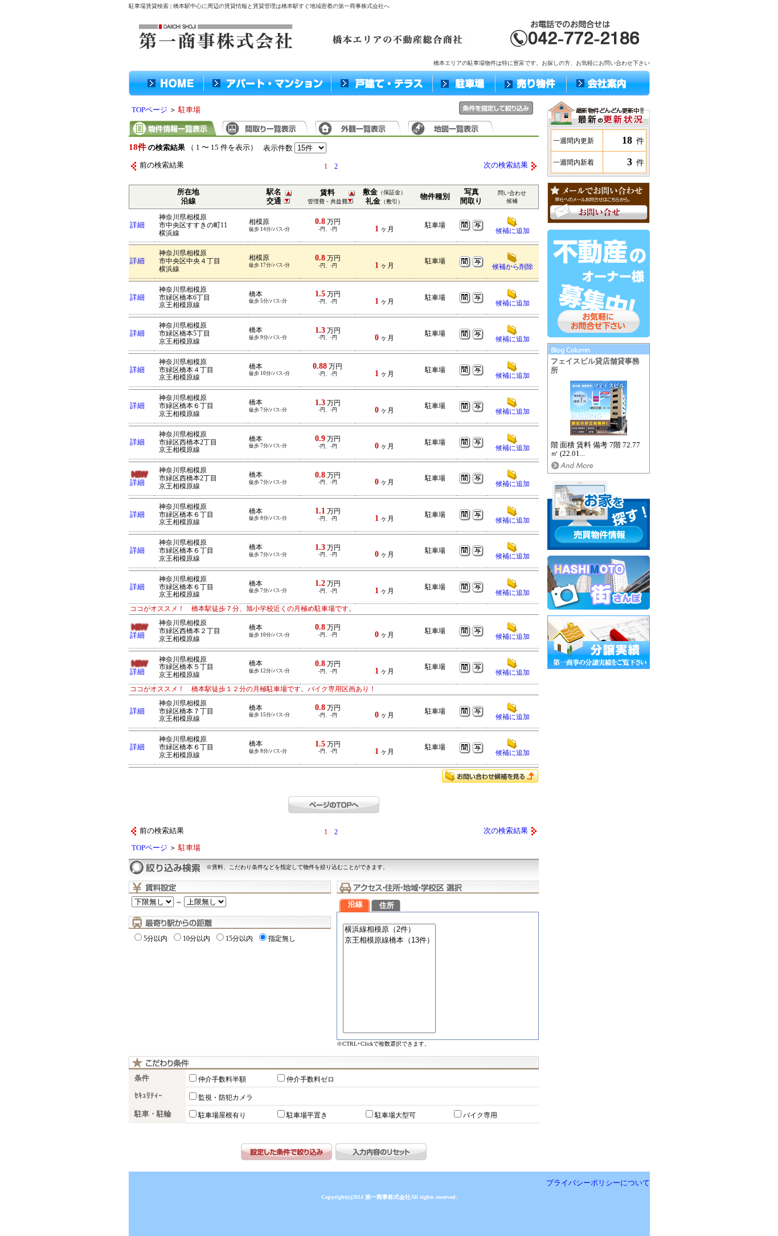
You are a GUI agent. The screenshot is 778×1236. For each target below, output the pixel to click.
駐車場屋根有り (222, 1115)
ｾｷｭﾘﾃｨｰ (148, 1096)
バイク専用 (480, 1115)
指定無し (282, 938)
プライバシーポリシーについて (598, 1183)
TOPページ (149, 110)
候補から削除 (512, 266)
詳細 (137, 225)
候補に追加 (513, 339)
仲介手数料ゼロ (310, 1079)
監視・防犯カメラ (225, 1097)
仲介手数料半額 (222, 1079)
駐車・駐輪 (152, 1114)
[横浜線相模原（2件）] (389, 929)
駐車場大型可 (395, 1115)
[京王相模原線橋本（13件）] (389, 940)
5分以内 (155, 938)
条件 (141, 1078)
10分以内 (196, 938)
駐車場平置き (306, 1115)
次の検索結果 (506, 165)
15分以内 (239, 938)
